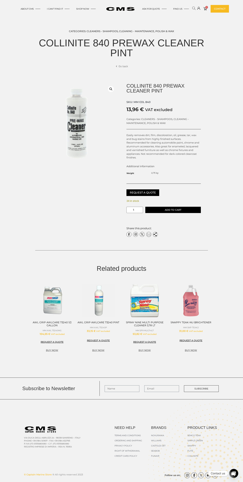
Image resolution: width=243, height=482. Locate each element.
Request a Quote (143, 192)
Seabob (155, 451)
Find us (177, 8)
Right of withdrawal (127, 451)
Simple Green (195, 440)
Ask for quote (151, 8)
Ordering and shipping (128, 440)
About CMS (27, 8)
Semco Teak (194, 435)
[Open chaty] (233, 473)
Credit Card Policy (126, 456)
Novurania (157, 435)
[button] (111, 89)
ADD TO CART (173, 209)
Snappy (191, 445)
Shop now (82, 8)
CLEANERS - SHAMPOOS (102, 31)
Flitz (190, 451)
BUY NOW (52, 350)
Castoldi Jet (158, 445)
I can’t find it (55, 8)
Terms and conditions (128, 435)
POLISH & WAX (164, 31)
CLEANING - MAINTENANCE (136, 31)
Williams (156, 440)
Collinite (192, 456)
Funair (155, 456)
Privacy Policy (123, 445)
